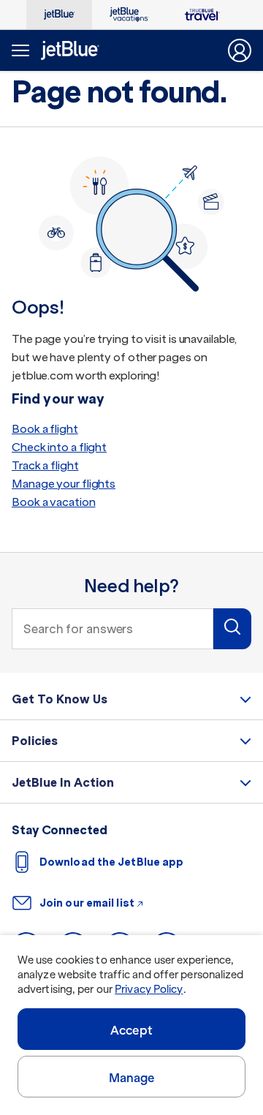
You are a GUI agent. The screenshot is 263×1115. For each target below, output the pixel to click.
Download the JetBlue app (111, 862)
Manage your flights (63, 484)
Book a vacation (54, 502)
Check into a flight (59, 447)
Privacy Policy (149, 989)
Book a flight (45, 429)
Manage (132, 1077)
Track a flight (45, 465)
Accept (131, 1030)
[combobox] (112, 628)
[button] (232, 628)
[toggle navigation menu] (19, 50)
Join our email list (86, 903)
